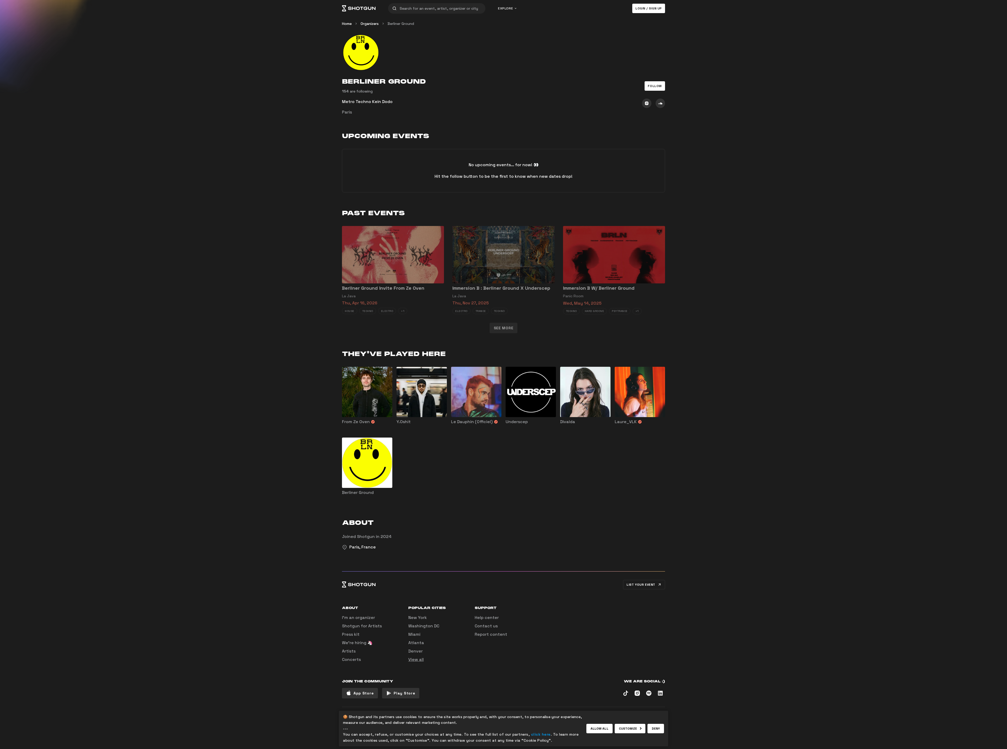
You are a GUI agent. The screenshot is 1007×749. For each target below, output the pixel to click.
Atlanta (416, 642)
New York (417, 617)
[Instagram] (646, 103)
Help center (487, 617)
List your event (640, 585)
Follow (655, 86)
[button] (655, 86)
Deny (656, 728)
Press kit (351, 634)
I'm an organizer (358, 617)
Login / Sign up (648, 8)
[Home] (359, 8)
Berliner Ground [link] (401, 23)
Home (347, 23)
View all (416, 659)
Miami (414, 634)
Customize (628, 728)
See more (503, 328)
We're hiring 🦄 (357, 642)
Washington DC (423, 626)
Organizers (370, 23)
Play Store (404, 693)
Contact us (486, 626)
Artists (349, 651)
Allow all (599, 728)
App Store (363, 693)
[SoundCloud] (660, 103)
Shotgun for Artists (362, 626)
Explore (505, 8)
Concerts (351, 659)
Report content (491, 634)
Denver (415, 651)
